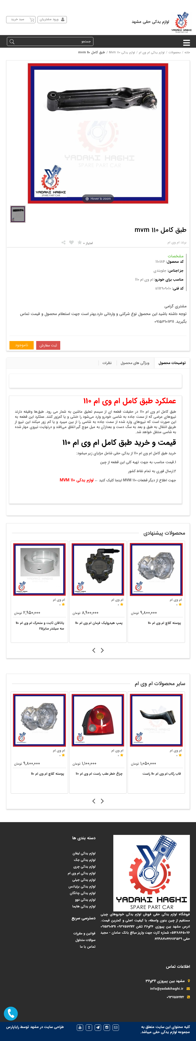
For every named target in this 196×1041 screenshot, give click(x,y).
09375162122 (175, 997)
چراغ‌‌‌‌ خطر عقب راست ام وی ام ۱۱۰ (99, 773)
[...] (18, 214)
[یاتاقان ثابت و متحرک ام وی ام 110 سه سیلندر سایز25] (39, 569)
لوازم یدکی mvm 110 (122, 52)
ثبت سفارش (48, 345)
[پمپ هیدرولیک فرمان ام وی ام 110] (98, 569)
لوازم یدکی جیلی (83, 880)
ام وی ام (59, 750)
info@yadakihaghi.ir (166, 989)
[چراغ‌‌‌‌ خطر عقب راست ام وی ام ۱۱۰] (98, 720)
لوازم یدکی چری (84, 866)
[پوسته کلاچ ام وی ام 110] (156, 569)
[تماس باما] (11, 1014)
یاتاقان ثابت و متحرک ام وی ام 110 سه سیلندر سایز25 (40, 625)
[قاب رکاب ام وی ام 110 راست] (156, 720)
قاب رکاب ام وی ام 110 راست (161, 773)
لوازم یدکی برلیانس (81, 886)
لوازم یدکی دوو (85, 899)
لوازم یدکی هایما (83, 906)
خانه (187, 52)
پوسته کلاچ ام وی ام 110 (164, 623)
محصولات (174, 52)
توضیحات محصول (172, 363)
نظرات (107, 363)
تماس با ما (87, 946)
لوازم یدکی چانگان (82, 893)
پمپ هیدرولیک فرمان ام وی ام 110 (98, 623)
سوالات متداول (85, 940)
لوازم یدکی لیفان (83, 853)
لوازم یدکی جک (84, 860)
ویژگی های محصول (135, 363)
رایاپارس (12, 1027)
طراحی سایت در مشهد (47, 1027)
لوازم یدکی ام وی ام (152, 52)
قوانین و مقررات (84, 933)
